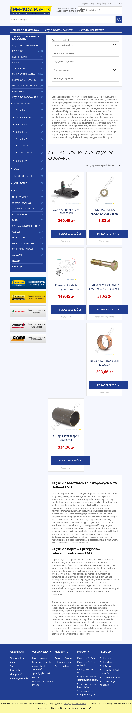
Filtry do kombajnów (110, 677)
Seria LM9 (21, 160)
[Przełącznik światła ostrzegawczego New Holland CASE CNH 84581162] (66, 265)
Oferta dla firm (17, 658)
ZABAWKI (17, 254)
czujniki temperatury (87, 601)
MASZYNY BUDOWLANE (24, 85)
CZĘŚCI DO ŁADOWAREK (25, 97)
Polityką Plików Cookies (75, 703)
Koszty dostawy (39, 658)
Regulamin (15, 670)
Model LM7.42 (26, 152)
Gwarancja (37, 677)
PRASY (15, 62)
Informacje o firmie (19, 678)
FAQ (120, 3)
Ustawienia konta (63, 662)
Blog (12, 666)
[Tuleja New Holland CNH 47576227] (104, 340)
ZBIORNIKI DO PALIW (23, 208)
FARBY (15, 220)
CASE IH (18, 168)
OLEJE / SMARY (20, 197)
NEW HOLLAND (22, 103)
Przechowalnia (62, 666)
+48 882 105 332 (68, 11)
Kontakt (111, 3)
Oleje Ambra (106, 662)
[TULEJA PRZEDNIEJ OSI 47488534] (66, 416)
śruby (72, 604)
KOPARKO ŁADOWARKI (24, 79)
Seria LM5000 (23, 117)
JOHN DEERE (20, 183)
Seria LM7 (21, 138)
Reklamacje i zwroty (41, 662)
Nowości (16, 260)
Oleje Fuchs (105, 666)
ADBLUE (16, 231)
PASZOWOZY (19, 91)
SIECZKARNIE (19, 68)
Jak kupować (16, 674)
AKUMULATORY (20, 214)
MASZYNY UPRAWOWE (24, 74)
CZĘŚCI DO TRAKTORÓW (25, 45)
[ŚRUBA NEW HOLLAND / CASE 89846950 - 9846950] (104, 265)
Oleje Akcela (105, 658)
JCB (15, 190)
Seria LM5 (21, 124)
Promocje (17, 266)
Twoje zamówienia (63, 658)
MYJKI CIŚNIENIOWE (22, 249)
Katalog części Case (86, 658)
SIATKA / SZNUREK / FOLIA (26, 225)
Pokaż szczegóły (70, 233)
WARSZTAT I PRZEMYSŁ (24, 243)
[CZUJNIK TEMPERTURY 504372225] (66, 189)
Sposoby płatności (41, 673)
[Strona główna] (31, 10)
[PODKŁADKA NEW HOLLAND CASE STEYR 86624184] (104, 189)
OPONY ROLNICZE (21, 202)
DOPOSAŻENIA (20, 237)
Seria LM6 (21, 131)
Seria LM (20, 110)
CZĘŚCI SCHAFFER (23, 175)
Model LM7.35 (26, 145)
